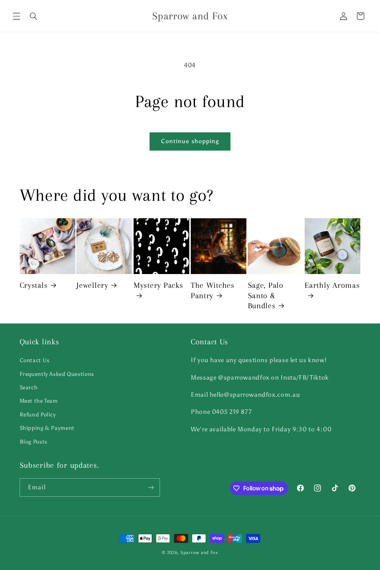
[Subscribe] (150, 487)
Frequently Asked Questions (57, 374)
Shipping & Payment (47, 428)
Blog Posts (34, 441)
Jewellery (92, 285)
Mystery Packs (158, 285)
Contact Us (35, 360)
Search (29, 387)
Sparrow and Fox (199, 552)
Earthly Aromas (332, 285)
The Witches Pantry (213, 290)
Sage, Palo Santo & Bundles (266, 295)
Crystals (34, 285)
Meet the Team (39, 400)
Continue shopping (190, 141)
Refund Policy (38, 414)
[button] (16, 16)
